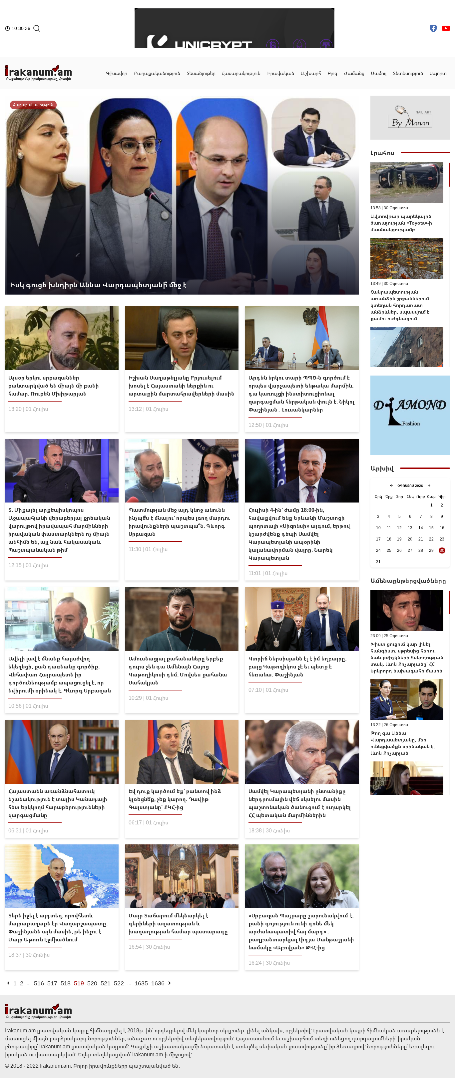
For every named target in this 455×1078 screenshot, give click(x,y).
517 (52, 983)
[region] (410, 264)
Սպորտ (438, 73)
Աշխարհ (311, 73)
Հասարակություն (241, 73)
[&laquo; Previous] (8, 983)
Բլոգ (332, 73)
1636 (158, 983)
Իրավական (280, 73)
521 (106, 983)
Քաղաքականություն (157, 73)
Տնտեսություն (408, 73)
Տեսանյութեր (201, 73)
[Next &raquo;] (169, 983)
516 (39, 983)
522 (119, 983)
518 (66, 983)
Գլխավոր (116, 73)
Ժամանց (354, 73)
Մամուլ (378, 73)
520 (92, 983)
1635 (141, 983)
